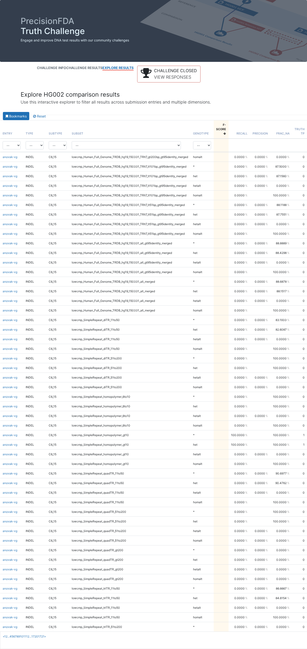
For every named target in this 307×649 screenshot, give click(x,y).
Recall (242, 133)
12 (27, 636)
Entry (7, 133)
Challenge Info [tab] (51, 68)
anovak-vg (10, 157)
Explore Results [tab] (118, 68)
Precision (260, 133)
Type (29, 133)
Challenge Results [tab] (84, 68)
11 (24, 636)
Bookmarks (17, 116)
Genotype (201, 133)
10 (21, 636)
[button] (169, 74)
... (8, 636)
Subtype (55, 133)
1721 (41, 636)
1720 (34, 636)
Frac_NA (282, 133)
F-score (221, 127)
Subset (77, 133)
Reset (41, 116)
